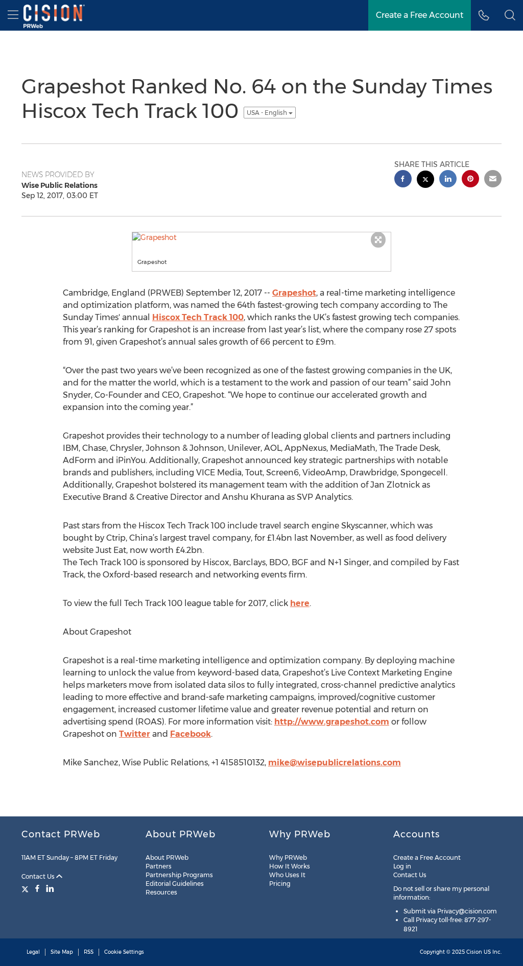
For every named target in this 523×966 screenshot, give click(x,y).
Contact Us (38, 876)
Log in (402, 866)
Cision (474, 952)
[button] (510, 15)
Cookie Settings (124, 952)
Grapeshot (294, 293)
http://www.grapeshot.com (331, 722)
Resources (161, 892)
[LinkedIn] (50, 888)
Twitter (134, 734)
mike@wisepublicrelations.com (334, 762)
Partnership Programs (179, 875)
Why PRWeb (288, 857)
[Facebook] (37, 888)
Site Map (62, 952)
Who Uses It (287, 875)
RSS (88, 952)
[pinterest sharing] (470, 180)
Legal (33, 952)
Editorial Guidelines (175, 883)
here (300, 603)
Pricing (280, 883)
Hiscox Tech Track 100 (198, 317)
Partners (159, 866)
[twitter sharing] (425, 180)
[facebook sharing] (403, 180)
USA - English (268, 112)
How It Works (289, 866)
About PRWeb (167, 857)
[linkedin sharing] (448, 180)
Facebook (190, 734)
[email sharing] (493, 180)
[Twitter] (26, 888)
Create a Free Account (427, 857)
